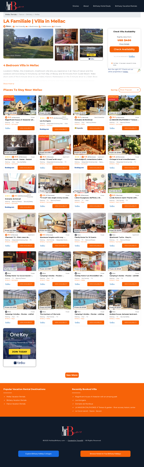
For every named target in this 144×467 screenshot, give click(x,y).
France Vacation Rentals (16, 404)
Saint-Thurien (120, 202)
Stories (76, 6)
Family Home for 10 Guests (85, 237)
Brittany (29, 14)
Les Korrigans (45, 121)
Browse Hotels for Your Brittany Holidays (105, 454)
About (86, 6)
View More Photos (13, 55)
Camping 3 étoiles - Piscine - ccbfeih (124, 276)
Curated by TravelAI (75, 440)
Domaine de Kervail (13, 199)
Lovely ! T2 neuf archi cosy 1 (51, 159)
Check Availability (124, 49)
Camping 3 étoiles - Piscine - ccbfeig (89, 314)
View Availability (26, 128)
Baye (117, 164)
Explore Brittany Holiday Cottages (39, 454)
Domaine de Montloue (83, 120)
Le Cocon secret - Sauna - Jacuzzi (18, 159)
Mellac (37, 14)
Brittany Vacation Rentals (126, 6)
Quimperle (15, 124)
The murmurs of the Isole (50, 314)
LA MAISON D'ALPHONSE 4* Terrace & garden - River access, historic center (105, 407)
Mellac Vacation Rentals (16, 397)
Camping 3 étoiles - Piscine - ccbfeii (19, 314)
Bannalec (84, 242)
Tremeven (49, 125)
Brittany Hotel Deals (102, 6)
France (21, 14)
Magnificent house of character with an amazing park (96, 397)
